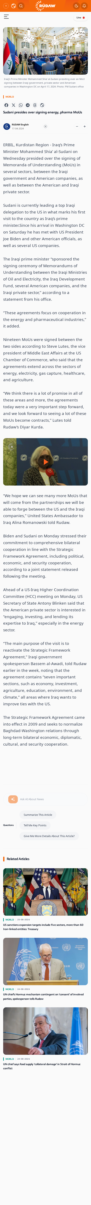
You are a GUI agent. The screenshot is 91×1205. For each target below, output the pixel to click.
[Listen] (45, 126)
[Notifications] (84, 5)
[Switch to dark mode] (76, 5)
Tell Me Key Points (35, 825)
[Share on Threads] (35, 105)
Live (79, 17)
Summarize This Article (38, 815)
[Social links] (6, 6)
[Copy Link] (42, 105)
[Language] (13, 6)
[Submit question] (13, 799)
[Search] (21, 5)
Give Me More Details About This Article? (49, 836)
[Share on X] (13, 105)
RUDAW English (20, 124)
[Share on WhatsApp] (21, 105)
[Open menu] (6, 17)
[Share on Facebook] (6, 105)
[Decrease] (77, 126)
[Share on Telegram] (28, 105)
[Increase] (84, 126)
